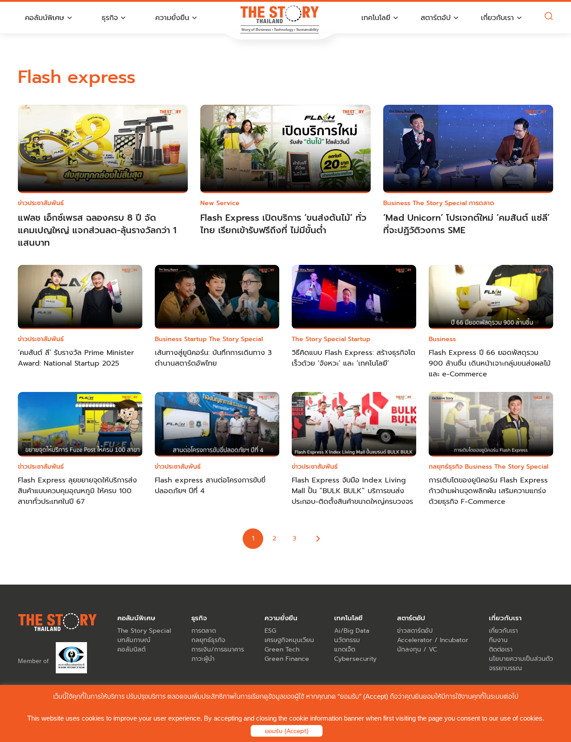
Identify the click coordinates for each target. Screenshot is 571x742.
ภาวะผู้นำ (203, 659)
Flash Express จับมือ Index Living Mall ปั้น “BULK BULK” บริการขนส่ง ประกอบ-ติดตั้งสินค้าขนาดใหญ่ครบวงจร (352, 491)
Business (396, 203)
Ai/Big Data (351, 630)
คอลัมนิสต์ (131, 649)
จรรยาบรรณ (505, 668)
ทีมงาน (498, 640)
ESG (270, 630)
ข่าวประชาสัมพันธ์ (41, 203)
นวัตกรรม (347, 640)
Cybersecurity (355, 659)
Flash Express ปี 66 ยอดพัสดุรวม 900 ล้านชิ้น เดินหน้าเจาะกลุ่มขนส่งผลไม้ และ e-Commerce (489, 363)
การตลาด (481, 203)
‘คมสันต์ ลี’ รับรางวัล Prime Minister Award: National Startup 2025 (76, 358)
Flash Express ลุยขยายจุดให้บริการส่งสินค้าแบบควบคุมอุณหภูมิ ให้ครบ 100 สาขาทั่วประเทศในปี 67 (77, 491)
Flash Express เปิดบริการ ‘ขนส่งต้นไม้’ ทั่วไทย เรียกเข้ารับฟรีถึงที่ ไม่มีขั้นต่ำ (283, 224)
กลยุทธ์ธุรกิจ (446, 466)
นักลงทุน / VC (417, 649)
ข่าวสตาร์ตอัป (415, 630)
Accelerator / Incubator (432, 640)
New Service (220, 203)
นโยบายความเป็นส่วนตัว (521, 659)
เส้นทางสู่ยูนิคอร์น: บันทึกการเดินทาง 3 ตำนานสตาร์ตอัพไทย (213, 358)
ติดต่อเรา (501, 649)
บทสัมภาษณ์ (133, 640)
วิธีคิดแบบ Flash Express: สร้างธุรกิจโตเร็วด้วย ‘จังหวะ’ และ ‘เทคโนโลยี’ (353, 358)
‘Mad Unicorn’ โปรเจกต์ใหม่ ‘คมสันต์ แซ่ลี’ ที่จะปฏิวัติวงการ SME (466, 224)
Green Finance (287, 659)
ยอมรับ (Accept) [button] (286, 731)
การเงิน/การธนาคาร (217, 649)
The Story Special (440, 203)
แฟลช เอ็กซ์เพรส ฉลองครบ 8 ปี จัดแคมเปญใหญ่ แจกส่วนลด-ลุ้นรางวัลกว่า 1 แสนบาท (97, 230)
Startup (195, 339)
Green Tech (282, 649)
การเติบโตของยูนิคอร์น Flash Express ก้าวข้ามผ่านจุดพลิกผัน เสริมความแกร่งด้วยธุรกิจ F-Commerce (488, 491)
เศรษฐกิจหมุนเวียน (289, 640)
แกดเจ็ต (344, 649)
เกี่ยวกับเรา (503, 630)
